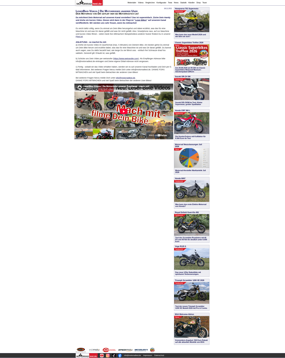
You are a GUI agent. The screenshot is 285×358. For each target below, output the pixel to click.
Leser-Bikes (141, 20)
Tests (170, 3)
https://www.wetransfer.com (126, 58)
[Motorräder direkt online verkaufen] (94, 350)
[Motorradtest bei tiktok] (114, 355)
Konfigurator (161, 3)
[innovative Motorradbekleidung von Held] (81, 350)
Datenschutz (159, 355)
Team (204, 3)
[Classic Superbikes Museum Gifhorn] (152, 350)
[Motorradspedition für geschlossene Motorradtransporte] (125, 350)
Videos (141, 3)
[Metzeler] (141, 350)
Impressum (147, 355)
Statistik (183, 3)
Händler (191, 3)
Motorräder (132, 3)
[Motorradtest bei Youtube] (102, 355)
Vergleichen (150, 3)
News (176, 3)
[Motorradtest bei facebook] (120, 355)
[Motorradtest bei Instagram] (108, 355)
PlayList (79, 37)
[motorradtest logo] (87, 355)
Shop (198, 3)
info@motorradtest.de (125, 78)
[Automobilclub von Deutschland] (109, 350)
